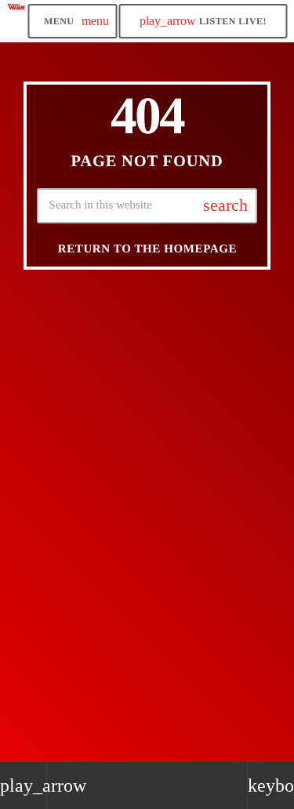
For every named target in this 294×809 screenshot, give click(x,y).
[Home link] (17, 21)
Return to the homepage (147, 249)
